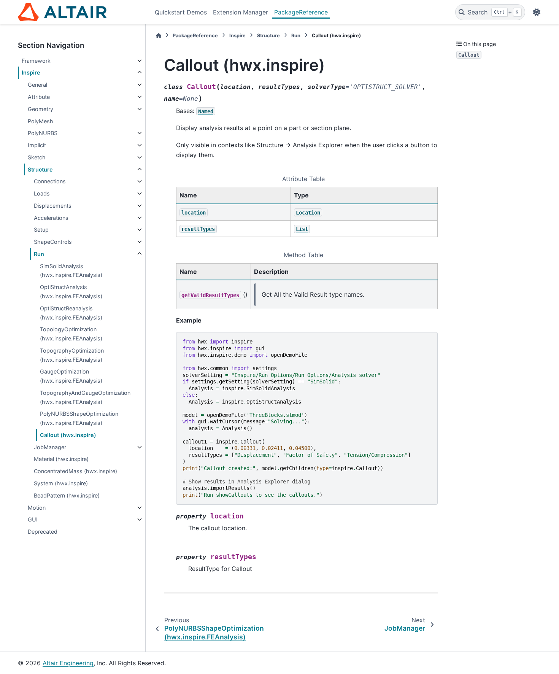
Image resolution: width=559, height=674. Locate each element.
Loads (42, 193)
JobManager (50, 447)
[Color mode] (536, 12)
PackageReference (301, 12)
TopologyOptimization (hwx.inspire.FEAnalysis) (71, 334)
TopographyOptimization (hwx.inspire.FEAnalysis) (72, 355)
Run (39, 254)
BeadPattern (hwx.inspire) (67, 495)
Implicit (37, 145)
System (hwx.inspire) (61, 483)
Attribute (39, 97)
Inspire (31, 72)
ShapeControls (53, 241)
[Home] (158, 36)
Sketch (37, 157)
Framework (36, 60)
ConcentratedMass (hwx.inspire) (75, 471)
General (37, 84)
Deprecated (42, 531)
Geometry (40, 109)
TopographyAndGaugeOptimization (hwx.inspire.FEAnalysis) (85, 397)
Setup (41, 229)
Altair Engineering (68, 663)
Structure (40, 169)
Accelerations (51, 218)
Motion (37, 507)
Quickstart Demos (181, 12)
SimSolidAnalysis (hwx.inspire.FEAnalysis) (71, 270)
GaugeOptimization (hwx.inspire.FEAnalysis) (71, 376)
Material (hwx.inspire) (61, 459)
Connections (50, 181)
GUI (33, 519)
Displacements (52, 205)
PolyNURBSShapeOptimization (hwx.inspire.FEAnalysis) (79, 418)
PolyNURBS (42, 133)
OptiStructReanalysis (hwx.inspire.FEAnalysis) (71, 313)
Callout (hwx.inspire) (68, 435)
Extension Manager (240, 12)
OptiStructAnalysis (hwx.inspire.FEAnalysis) (71, 291)
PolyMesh (40, 121)
